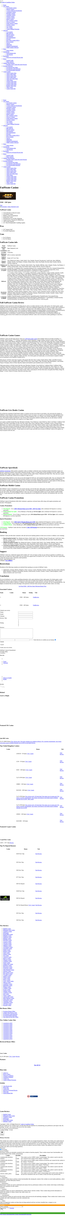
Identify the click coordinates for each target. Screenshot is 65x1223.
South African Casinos (12, 23)
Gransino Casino (7, 944)
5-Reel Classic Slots (11, 76)
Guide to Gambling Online (27, 1124)
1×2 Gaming (9, 32)
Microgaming (9, 36)
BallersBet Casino (7, 985)
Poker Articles (9, 50)
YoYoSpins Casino (8, 947)
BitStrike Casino (7, 935)
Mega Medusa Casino (8, 998)
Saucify (8, 43)
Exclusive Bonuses (8, 66)
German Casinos (10, 17)
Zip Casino (6, 955)
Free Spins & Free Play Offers (10, 1017)
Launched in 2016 (7, 1036)
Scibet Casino (6, 978)
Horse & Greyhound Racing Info (14, 57)
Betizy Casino (6, 979)
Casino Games (6, 71)
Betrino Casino (7, 951)
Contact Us (6, 1078)
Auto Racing (9, 54)
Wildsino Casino (7, 945)
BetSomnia (6, 933)
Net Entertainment (10, 37)
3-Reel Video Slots (11, 74)
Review (37, 597)
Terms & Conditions (8, 1075)
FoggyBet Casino (7, 948)
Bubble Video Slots (11, 86)
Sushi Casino (6, 952)
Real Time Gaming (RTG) (13, 40)
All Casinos (6, 6)
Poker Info (5, 1091)
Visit (1, 205)
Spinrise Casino (7, 971)
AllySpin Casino (7, 1004)
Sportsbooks (6, 51)
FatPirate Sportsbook (5, 471)
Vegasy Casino (7, 995)
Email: (1, 614)
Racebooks (6, 56)
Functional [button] (2, 1176)
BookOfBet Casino (8, 934)
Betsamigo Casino (7, 967)
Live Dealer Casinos (11, 8)
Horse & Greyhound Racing (10, 1090)
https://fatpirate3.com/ (13, 206)
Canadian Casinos (10, 15)
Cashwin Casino (7, 957)
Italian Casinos (10, 19)
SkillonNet (9, 44)
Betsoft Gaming (10, 34)
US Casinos (9, 26)
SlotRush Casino (7, 937)
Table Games (9, 87)
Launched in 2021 (7, 1029)
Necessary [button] (2, 1148)
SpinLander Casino (8, 999)
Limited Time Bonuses (9, 63)
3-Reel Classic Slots (11, 73)
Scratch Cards (9, 60)
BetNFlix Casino (7, 965)
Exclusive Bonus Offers (9, 1011)
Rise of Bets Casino (8, 972)
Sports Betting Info (11, 53)
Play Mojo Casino (7, 974)
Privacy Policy (6, 1074)
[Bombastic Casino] (29, 97)
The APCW (37, 1065)
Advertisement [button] (3, 1193)
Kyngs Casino (6, 989)
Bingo (4, 59)
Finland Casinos (10, 16)
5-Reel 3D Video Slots (12, 78)
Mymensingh (28, 1214)
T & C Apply (30, 753)
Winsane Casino (7, 960)
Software (5, 30)
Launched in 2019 (7, 1031)
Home (4, 5)
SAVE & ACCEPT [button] (5, 1203)
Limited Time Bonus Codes (10, 1012)
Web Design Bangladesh (6, 1214)
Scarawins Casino (7, 968)
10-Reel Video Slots (11, 81)
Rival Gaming (9, 42)
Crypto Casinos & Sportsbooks (14, 10)
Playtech (8, 39)
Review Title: (3, 618)
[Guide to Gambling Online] (7, 2)
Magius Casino (7, 987)
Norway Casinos (10, 22)
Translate (12, 1208)
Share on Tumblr (7, 678)
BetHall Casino (7, 928)
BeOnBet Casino (7, 940)
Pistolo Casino (6, 950)
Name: (2, 612)
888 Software (9, 33)
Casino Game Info (11, 88)
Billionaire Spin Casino (9, 930)
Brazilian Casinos (10, 13)
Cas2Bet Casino (7, 975)
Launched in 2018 (7, 1033)
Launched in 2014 (7, 1038)
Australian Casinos (11, 12)
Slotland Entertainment (12, 46)
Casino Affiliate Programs (12, 29)
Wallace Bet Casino (8, 964)
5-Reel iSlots (9, 80)
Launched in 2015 (7, 1037)
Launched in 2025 (7, 1023)
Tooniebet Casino (7, 1001)
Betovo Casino (7, 958)
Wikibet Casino (7, 991)
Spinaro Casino (7, 954)
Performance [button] (3, 1182)
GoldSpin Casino (7, 961)
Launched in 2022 (7, 1027)
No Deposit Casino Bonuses (13, 68)
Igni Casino (6, 994)
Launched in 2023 (7, 1026)
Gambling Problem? (8, 1077)
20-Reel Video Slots (11, 84)
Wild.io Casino (7, 982)
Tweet (4, 661)
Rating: (2, 623)
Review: (2, 627)
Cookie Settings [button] (4, 1130)
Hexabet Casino (7, 1005)
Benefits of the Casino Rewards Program (16, 64)
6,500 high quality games (31, 338)
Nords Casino (6, 962)
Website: (2, 616)
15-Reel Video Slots (11, 83)
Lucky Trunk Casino (8, 981)
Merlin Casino (6, 977)
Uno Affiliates (9, 560)
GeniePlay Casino (7, 984)
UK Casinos (9, 27)
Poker (4, 49)
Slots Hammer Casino (8, 969)
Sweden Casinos (10, 25)
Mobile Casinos (10, 9)
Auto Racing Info (7, 1086)
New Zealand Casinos (11, 20)
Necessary (4, 1149)
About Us (5, 1073)
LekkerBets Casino (8, 1002)
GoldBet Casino (7, 988)
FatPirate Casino (7, 943)
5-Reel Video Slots (11, 77)
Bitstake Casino (7, 938)
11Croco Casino (7, 941)
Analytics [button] (2, 1187)
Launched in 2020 (7, 1030)
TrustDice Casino (7, 931)
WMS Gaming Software (12, 47)
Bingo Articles (10, 61)
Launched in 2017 (7, 1034)
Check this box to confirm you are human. (43, 640)
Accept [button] (11, 1130)
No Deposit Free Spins (12, 67)
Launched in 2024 (7, 1024)
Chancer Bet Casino (8, 996)
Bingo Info (6, 1087)
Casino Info (6, 1089)
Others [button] (1, 1199)
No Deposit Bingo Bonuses (13, 70)
